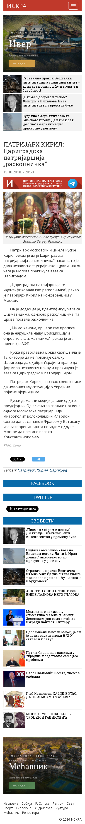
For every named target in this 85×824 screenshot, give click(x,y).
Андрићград (43, 808)
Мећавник (11, 812)
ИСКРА (16, 6)
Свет (70, 803)
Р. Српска (42, 803)
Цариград (58, 470)
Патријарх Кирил (32, 470)
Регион (58, 803)
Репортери (30, 812)
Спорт (8, 808)
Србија (27, 803)
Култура (62, 808)
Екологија (23, 808)
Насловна (10, 803)
